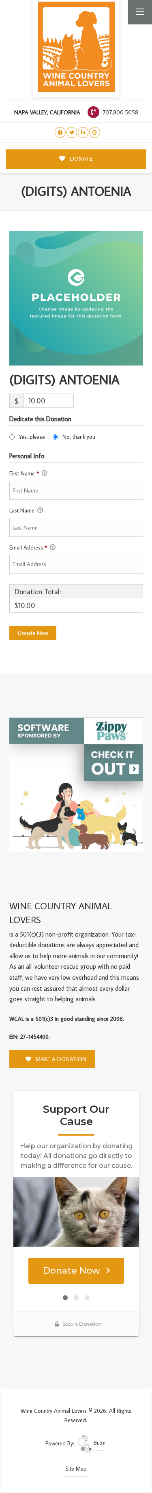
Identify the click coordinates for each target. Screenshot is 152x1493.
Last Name (22, 510)
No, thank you (78, 436)
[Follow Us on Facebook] (60, 132)
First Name (24, 473)
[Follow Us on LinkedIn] (83, 132)
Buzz (98, 1443)
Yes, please (32, 436)
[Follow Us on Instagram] (94, 132)
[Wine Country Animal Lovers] (76, 47)
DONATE (81, 158)
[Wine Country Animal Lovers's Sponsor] (76, 784)
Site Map (76, 1468)
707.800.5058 (119, 112)
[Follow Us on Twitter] (71, 132)
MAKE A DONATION (60, 1059)
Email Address (28, 547)
